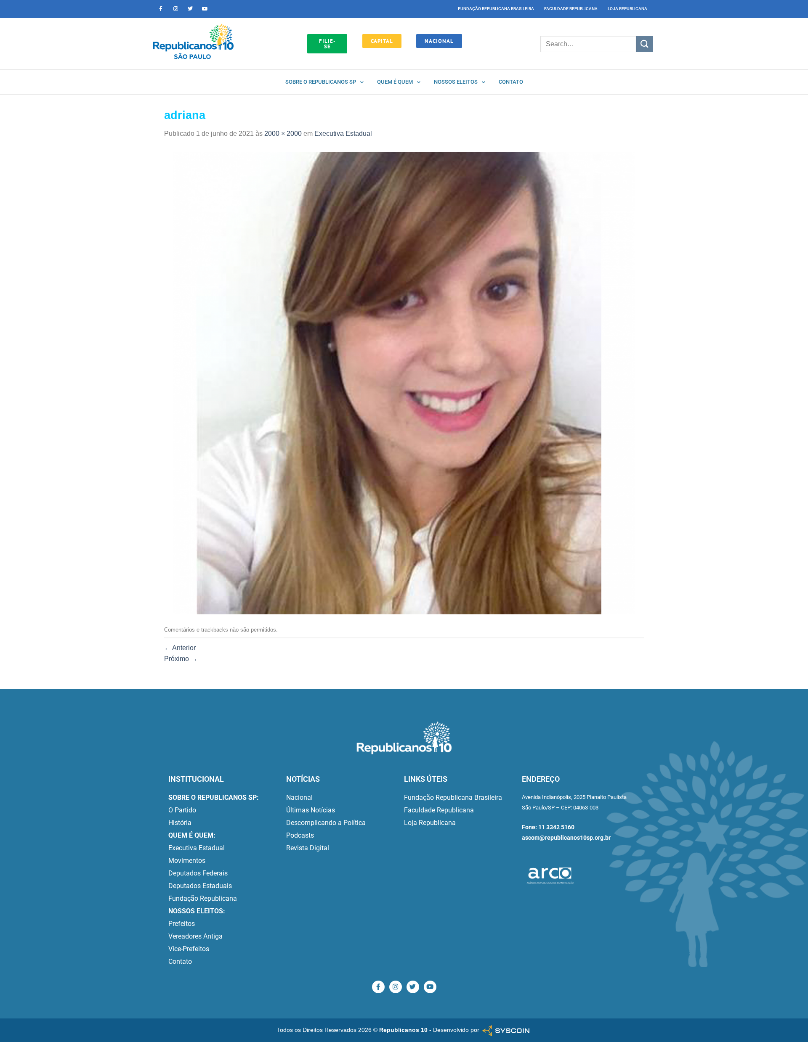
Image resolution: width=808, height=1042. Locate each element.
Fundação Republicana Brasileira (496, 8)
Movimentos (186, 861)
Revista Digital (307, 848)
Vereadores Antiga (195, 936)
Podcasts (300, 835)
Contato (511, 82)
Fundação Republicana (202, 898)
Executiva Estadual (343, 133)
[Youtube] (205, 9)
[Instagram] (175, 9)
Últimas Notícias (310, 810)
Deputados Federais (198, 873)
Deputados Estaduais (200, 886)
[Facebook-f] (161, 9)
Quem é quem (395, 82)
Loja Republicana (627, 8)
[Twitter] (190, 9)
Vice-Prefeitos (188, 949)
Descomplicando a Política (326, 823)
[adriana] (404, 382)
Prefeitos (181, 924)
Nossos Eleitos (456, 82)
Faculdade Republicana (571, 8)
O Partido (182, 810)
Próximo (180, 658)
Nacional (299, 797)
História (179, 823)
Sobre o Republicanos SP (320, 82)
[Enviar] (644, 44)
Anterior (180, 647)
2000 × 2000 (283, 133)
